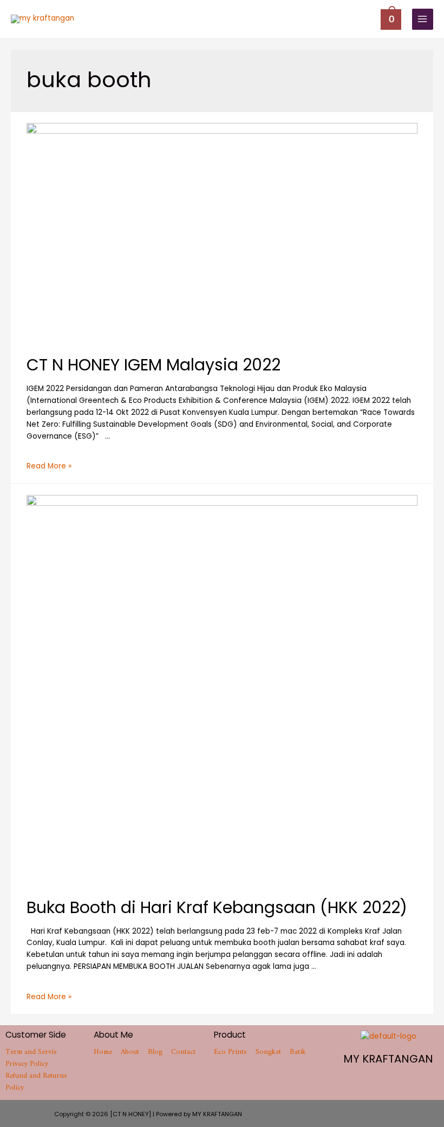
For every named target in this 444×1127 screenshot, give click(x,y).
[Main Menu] (422, 19)
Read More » (49, 466)
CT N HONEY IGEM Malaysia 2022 (153, 364)
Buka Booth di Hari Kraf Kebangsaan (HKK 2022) (217, 907)
